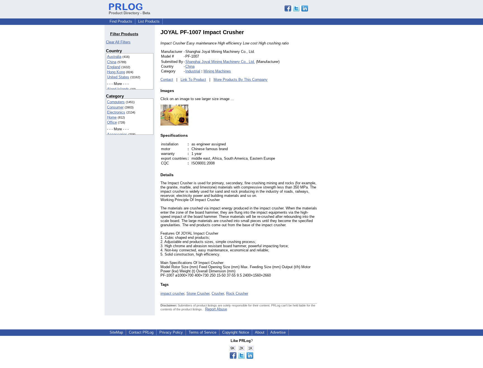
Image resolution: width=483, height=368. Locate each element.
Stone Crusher (197, 293)
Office (112, 122)
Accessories (117, 134)
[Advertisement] (354, 113)
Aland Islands (118, 89)
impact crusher (172, 293)
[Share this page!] (296, 10)
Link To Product (193, 79)
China (111, 62)
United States (118, 77)
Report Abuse (216, 309)
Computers (116, 102)
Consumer (115, 107)
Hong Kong (116, 72)
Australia (114, 57)
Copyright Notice (235, 332)
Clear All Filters (118, 42)
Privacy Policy (171, 332)
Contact (166, 79)
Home (112, 117)
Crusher (218, 293)
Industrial (192, 71)
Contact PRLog (141, 332)
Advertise (278, 332)
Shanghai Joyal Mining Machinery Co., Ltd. (220, 62)
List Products (149, 21)
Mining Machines (217, 71)
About (259, 332)
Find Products (121, 21)
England (113, 67)
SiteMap (116, 332)
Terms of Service (202, 332)
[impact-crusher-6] (174, 124)
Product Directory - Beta (129, 13)
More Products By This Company (240, 79)
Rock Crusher (237, 293)
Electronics (116, 112)
